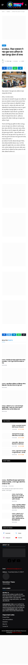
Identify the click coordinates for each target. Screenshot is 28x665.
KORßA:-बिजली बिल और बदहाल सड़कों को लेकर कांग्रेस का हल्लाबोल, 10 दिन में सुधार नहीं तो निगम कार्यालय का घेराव (13, 361)
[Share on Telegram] (20, 68)
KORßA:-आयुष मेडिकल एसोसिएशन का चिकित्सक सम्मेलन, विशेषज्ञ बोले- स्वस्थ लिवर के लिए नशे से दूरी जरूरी (19, 506)
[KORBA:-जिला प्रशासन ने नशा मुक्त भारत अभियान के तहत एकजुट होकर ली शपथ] (14, 80)
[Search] (25, 5)
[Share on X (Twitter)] (9, 68)
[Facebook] (9, 561)
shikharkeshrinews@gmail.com (14, 568)
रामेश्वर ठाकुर (9, 61)
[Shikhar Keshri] (15, 5)
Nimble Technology (16, 632)
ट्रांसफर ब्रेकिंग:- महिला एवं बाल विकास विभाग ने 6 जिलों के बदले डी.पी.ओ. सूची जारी (18, 444)
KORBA (4, 45)
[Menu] (3, 5)
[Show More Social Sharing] (24, 68)
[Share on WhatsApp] (15, 68)
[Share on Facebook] (4, 68)
